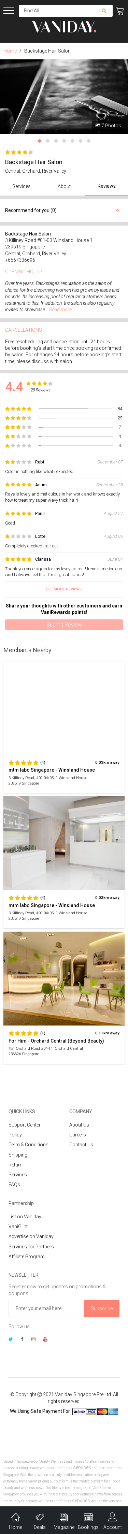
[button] (39, 141)
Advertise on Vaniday (31, 1236)
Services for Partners (31, 1246)
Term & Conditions (28, 1144)
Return (16, 1164)
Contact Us (81, 1144)
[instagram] (33, 1340)
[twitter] (11, 1340)
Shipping (18, 1155)
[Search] (104, 11)
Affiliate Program (27, 1256)
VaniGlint (18, 1226)
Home (10, 51)
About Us (79, 1125)
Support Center (25, 1125)
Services (18, 1174)
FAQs (14, 1184)
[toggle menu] (8, 10)
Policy (15, 1134)
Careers (77, 1134)
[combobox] (57, 11)
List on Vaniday (25, 1216)
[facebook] (22, 1340)
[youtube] (45, 1340)
